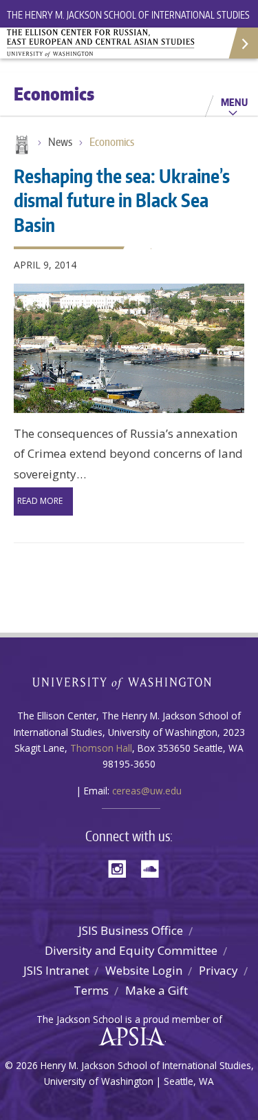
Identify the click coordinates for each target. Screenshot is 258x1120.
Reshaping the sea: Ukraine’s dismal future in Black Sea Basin (122, 199)
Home (20, 146)
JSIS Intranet (56, 970)
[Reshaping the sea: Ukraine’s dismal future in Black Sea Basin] (129, 348)
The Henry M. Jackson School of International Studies (128, 15)
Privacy (218, 970)
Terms (91, 990)
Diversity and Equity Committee (131, 950)
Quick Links (242, 43)
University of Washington (129, 682)
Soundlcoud (153, 867)
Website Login (143, 970)
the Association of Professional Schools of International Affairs (128, 1036)
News (60, 142)
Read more (40, 501)
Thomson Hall (101, 747)
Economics (111, 142)
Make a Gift (156, 990)
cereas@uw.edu (147, 790)
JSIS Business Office (130, 930)
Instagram (121, 867)
